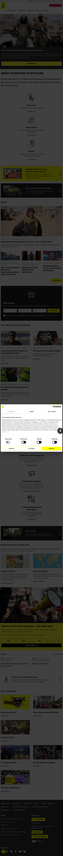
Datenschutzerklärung (8, 433)
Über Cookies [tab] (52, 411)
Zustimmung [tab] (11, 411)
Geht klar (51, 448)
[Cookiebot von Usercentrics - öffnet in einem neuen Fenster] (54, 406)
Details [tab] (32, 411)
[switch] (23, 442)
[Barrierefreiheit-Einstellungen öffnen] (60, 430)
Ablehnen (11, 448)
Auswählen (31, 448)
